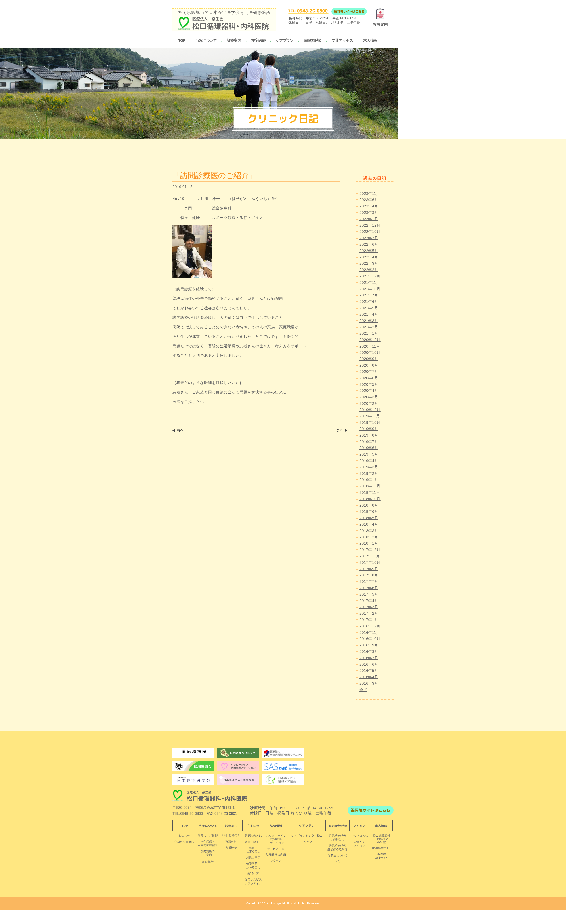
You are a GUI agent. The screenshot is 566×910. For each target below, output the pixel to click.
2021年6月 (368, 302)
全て (363, 690)
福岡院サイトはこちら (349, 11)
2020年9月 (368, 359)
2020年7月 (368, 372)
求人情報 (370, 40)
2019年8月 (368, 435)
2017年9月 (368, 569)
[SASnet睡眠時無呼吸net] (283, 766)
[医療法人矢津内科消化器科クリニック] (283, 753)
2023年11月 (369, 194)
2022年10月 (370, 232)
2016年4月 (368, 677)
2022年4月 (368, 257)
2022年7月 (368, 238)
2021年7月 (368, 295)
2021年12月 (370, 276)
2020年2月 (368, 403)
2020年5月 (368, 384)
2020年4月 (368, 391)
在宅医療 (258, 40)
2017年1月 (368, 620)
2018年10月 (370, 499)
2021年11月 (369, 283)
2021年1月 (368, 333)
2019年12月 (370, 410)
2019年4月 (368, 461)
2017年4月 (368, 601)
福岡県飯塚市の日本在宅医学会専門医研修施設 (224, 12)
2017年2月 (368, 613)
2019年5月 (368, 454)
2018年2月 (368, 537)
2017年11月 (369, 556)
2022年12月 (370, 225)
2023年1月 (368, 219)
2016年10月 (370, 639)
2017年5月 (368, 594)
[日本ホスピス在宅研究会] (193, 779)
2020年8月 (368, 365)
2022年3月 (368, 263)
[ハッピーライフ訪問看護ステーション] (238, 766)
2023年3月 (368, 213)
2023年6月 (368, 200)
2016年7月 (368, 658)
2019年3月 (368, 467)
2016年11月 (369, 633)
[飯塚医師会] (193, 766)
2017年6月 (368, 588)
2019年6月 (368, 448)
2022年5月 (368, 251)
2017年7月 (368, 581)
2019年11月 (369, 416)
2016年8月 (368, 652)
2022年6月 (368, 244)
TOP (181, 40)
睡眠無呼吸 (313, 40)
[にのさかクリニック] (238, 753)
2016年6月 (368, 664)
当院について (206, 40)
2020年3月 (368, 397)
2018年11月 (369, 492)
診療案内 (234, 40)
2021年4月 (368, 314)
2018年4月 (368, 524)
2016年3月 (368, 683)
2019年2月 (368, 473)
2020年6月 (368, 378)
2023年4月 (368, 206)
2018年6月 (368, 511)
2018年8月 (368, 505)
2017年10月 (370, 562)
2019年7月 (368, 442)
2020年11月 (369, 346)
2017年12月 (370, 550)
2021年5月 (368, 308)
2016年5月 (368, 671)
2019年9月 (368, 429)
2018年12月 (370, 486)
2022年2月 (368, 270)
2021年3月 (368, 321)
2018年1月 (368, 543)
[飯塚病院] (193, 753)
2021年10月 (370, 289)
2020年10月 (370, 353)
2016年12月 (370, 626)
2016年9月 (368, 645)
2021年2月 (368, 327)
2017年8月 (368, 575)
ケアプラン (285, 40)
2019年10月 (370, 422)
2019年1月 (368, 480)
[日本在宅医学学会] (238, 779)
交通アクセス (342, 40)
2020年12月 (370, 340)
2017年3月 (368, 607)
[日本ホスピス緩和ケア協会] (283, 779)
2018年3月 (368, 531)
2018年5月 (368, 518)
